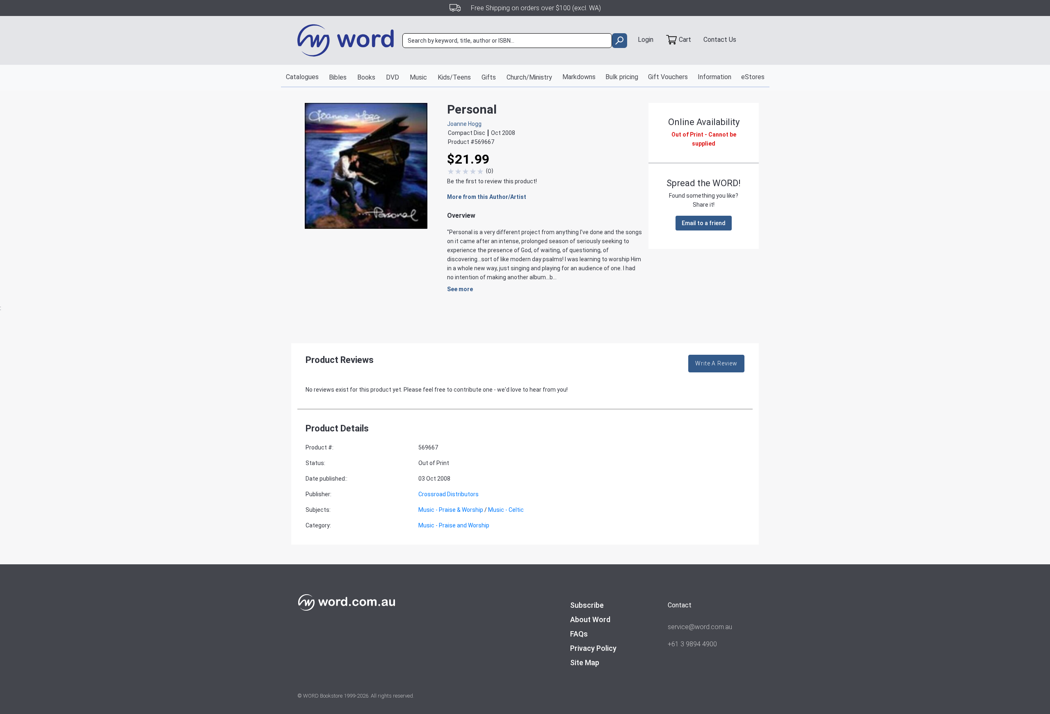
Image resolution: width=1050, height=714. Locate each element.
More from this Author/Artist (486, 197)
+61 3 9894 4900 (692, 644)
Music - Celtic (506, 509)
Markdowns (579, 77)
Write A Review (716, 363)
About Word (590, 619)
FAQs (579, 634)
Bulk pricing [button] (621, 77)
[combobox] (507, 40)
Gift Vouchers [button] (668, 77)
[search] (619, 40)
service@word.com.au (700, 627)
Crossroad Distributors (448, 494)
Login (645, 39)
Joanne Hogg (464, 124)
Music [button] (418, 77)
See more (460, 289)
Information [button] (714, 77)
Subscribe (587, 605)
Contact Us (719, 39)
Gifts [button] (489, 77)
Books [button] (366, 77)
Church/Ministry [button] (529, 77)
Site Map (584, 662)
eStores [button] (753, 77)
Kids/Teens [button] (454, 77)
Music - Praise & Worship (450, 509)
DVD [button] (392, 77)
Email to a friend (704, 223)
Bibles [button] (338, 77)
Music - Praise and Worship (453, 525)
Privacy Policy (593, 648)
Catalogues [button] (302, 77)
